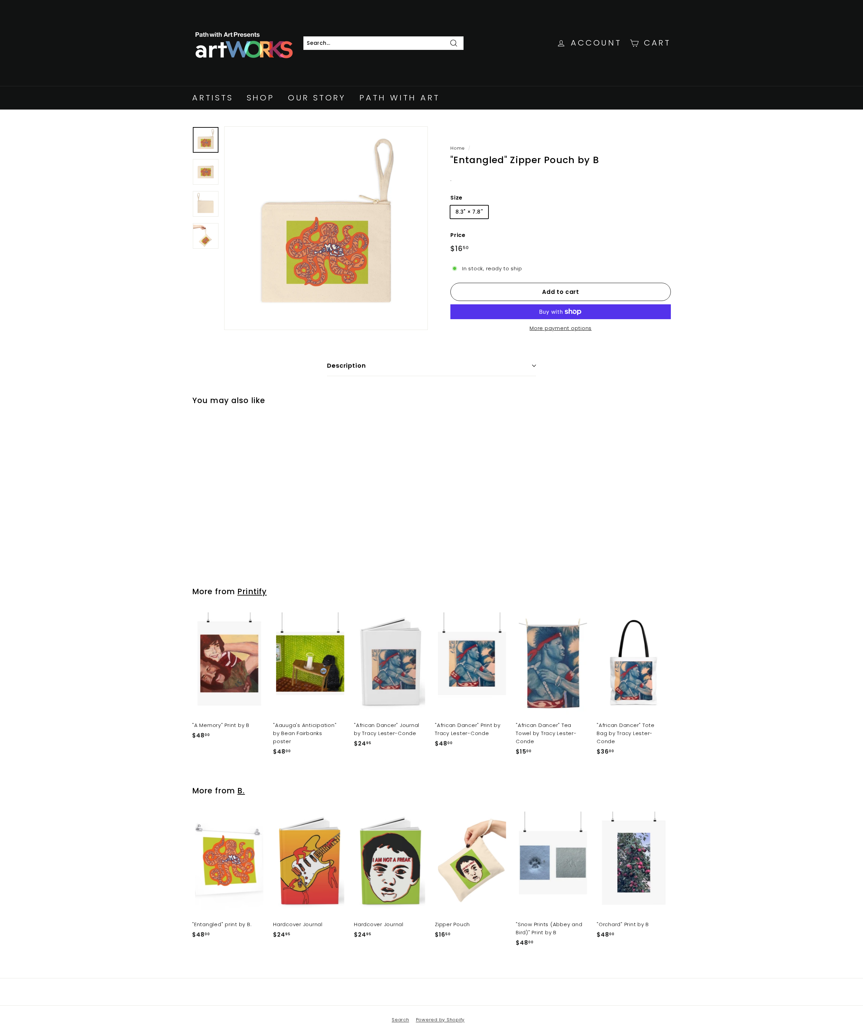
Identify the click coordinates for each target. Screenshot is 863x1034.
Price (458, 235)
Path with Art (399, 97)
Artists (212, 97)
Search (400, 1019)
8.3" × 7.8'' (469, 211)
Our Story (317, 97)
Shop (260, 97)
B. (241, 790)
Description (346, 365)
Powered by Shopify (440, 1019)
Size (456, 198)
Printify (252, 591)
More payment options (561, 328)
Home (457, 148)
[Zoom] (326, 228)
